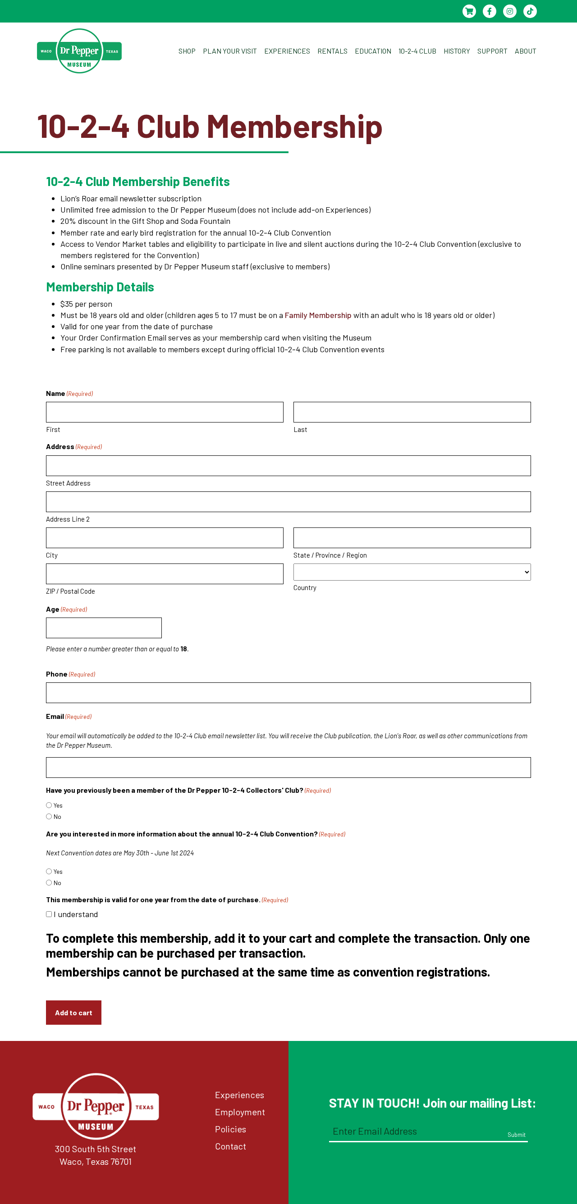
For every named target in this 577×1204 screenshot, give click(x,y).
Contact (230, 1145)
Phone (70, 673)
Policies (230, 1128)
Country (304, 587)
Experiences (239, 1094)
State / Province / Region (330, 555)
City (52, 555)
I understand (76, 914)
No (57, 816)
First (53, 429)
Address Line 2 (68, 519)
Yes (58, 805)
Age (66, 608)
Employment (240, 1111)
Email (68, 716)
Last (300, 429)
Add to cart (73, 1012)
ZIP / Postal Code (70, 591)
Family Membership (318, 315)
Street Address (68, 483)
